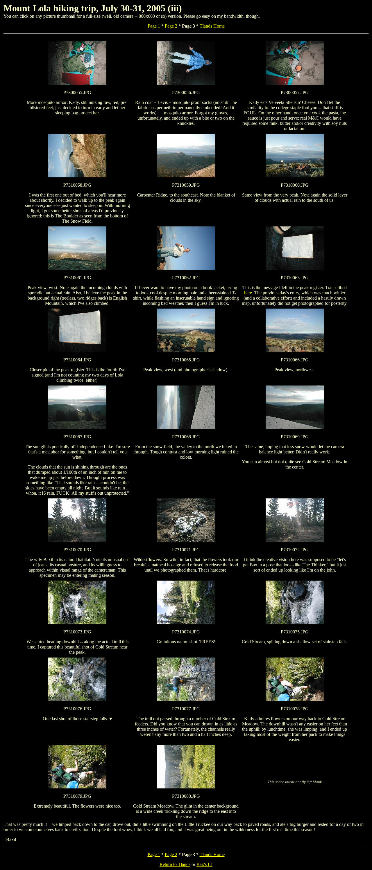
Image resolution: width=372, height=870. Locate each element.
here (248, 292)
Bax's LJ (204, 864)
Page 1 (154, 26)
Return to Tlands (175, 864)
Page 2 (171, 26)
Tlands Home (212, 26)
